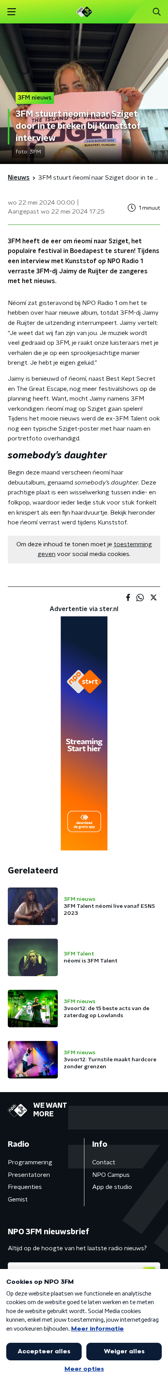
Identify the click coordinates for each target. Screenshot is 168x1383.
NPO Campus (111, 1175)
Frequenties (25, 1187)
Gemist (18, 1199)
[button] (11, 12)
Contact (103, 1162)
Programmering (30, 1162)
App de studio (112, 1187)
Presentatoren (29, 1175)
